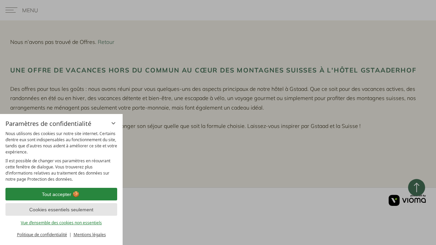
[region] (61, 156)
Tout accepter (56, 194)
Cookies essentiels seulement (61, 209)
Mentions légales (90, 235)
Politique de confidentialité (42, 235)
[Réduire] (113, 123)
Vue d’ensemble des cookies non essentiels (61, 223)
